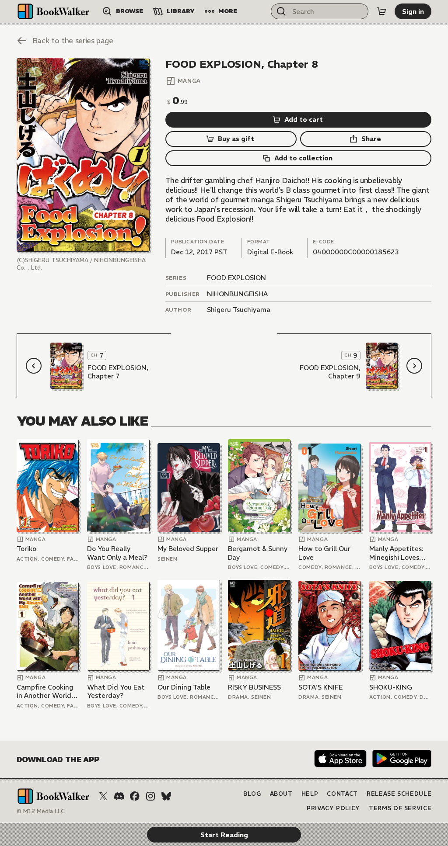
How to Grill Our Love (324, 553)
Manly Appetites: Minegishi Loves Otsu (396, 553)
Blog (252, 794)
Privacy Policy (333, 808)
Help (309, 794)
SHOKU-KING (390, 687)
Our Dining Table (184, 687)
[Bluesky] (166, 796)
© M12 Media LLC (41, 811)
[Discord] (119, 796)
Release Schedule (399, 794)
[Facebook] (135, 796)
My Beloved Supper (188, 548)
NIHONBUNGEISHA (237, 294)
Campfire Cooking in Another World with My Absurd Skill (45, 691)
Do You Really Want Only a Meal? (117, 553)
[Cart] (381, 11)
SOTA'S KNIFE (320, 687)
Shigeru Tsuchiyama (238, 309)
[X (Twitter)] (103, 796)
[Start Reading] (83, 155)
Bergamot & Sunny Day (257, 553)
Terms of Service (400, 808)
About (281, 794)
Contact (342, 794)
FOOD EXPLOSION (236, 278)
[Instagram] (150, 796)
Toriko (26, 548)
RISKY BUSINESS (254, 687)
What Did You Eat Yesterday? (116, 691)
